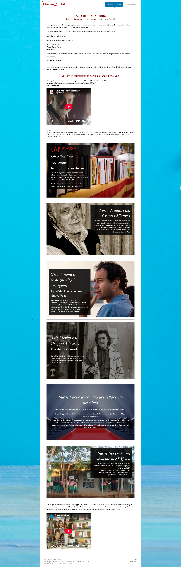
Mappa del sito (57, 559)
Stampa (49, 559)
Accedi (134, 559)
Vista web (133, 562)
